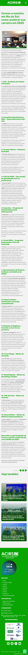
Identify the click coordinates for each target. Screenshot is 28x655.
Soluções (5, 588)
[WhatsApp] (26, 470)
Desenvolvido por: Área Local (20, 653)
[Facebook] (23, 470)
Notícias (5, 590)
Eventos (5, 584)
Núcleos (5, 586)
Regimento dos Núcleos (9, 601)
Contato (5, 591)
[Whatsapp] (24, 651)
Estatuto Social (6, 603)
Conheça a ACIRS (7, 582)
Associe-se (5, 593)
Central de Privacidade (8, 595)
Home (4, 580)
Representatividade (8, 605)
